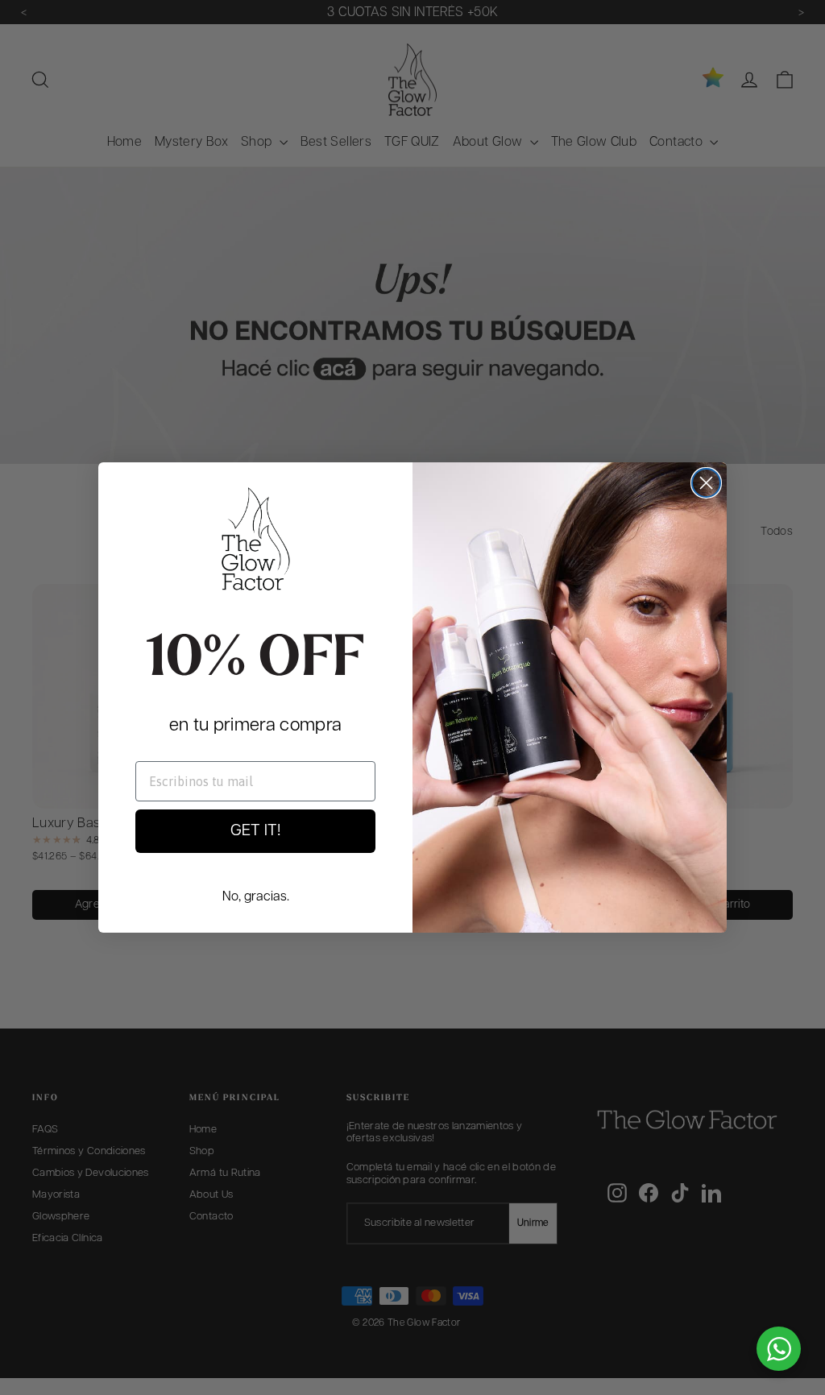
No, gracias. (255, 897)
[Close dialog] (706, 483)
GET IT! (255, 831)
